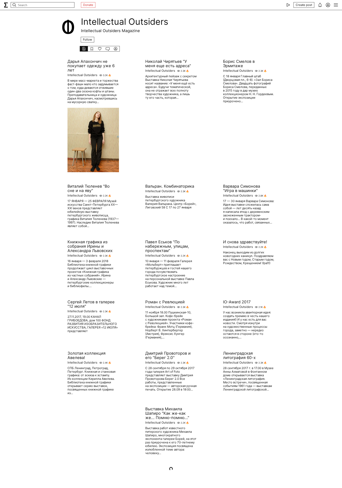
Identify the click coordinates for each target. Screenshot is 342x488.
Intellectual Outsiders (82, 75)
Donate (88, 5)
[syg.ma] (6, 5)
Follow (87, 39)
